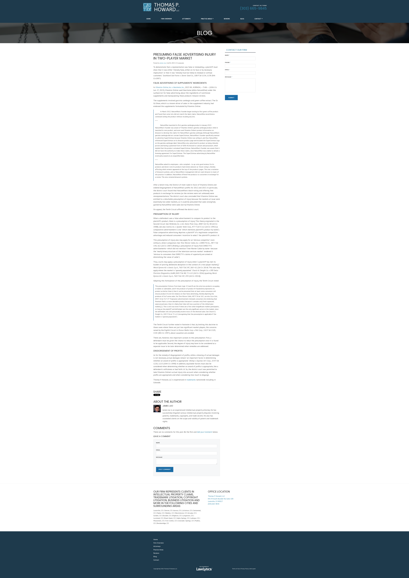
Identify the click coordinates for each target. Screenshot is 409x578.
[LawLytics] (204, 568)
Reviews (227, 19)
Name (158, 442)
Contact (257, 19)
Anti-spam (253, 568)
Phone (228, 62)
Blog (242, 19)
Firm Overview (166, 19)
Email (158, 450)
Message (159, 457)
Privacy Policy (245, 568)
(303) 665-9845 (253, 8)
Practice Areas (206, 19)
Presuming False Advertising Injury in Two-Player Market (184, 56)
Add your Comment (204, 432)
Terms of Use (236, 568)
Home (148, 19)
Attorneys (186, 19)
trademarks (191, 379)
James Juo (163, 63)
